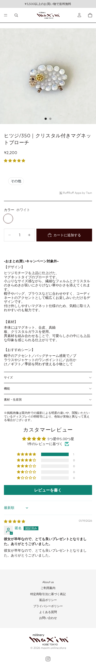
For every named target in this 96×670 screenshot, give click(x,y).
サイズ (8, 377)
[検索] (16, 15)
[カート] (90, 15)
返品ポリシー (48, 600)
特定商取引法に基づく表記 (48, 594)
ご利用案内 (48, 588)
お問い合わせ (48, 618)
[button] (14, 160)
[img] (14, 521)
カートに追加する (67, 235)
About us (48, 582)
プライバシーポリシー (48, 606)
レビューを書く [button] (48, 490)
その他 (16, 181)
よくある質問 (48, 612)
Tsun (89, 193)
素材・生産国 (13, 399)
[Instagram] (48, 659)
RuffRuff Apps (72, 193)
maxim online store (53, 648)
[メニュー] (5, 15)
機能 (7, 388)
